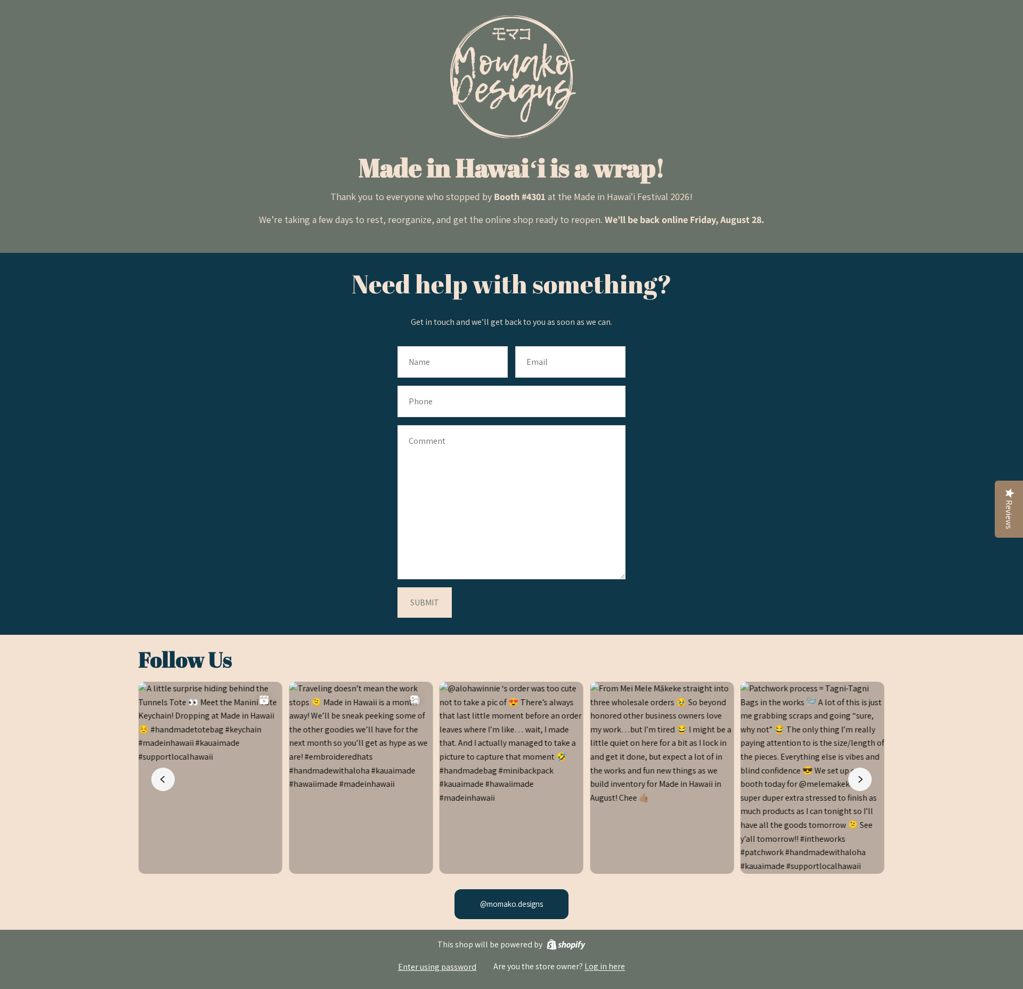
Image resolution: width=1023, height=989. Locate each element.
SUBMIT (424, 602)
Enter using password (437, 966)
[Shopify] (566, 944)
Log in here (604, 966)
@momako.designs (511, 904)
